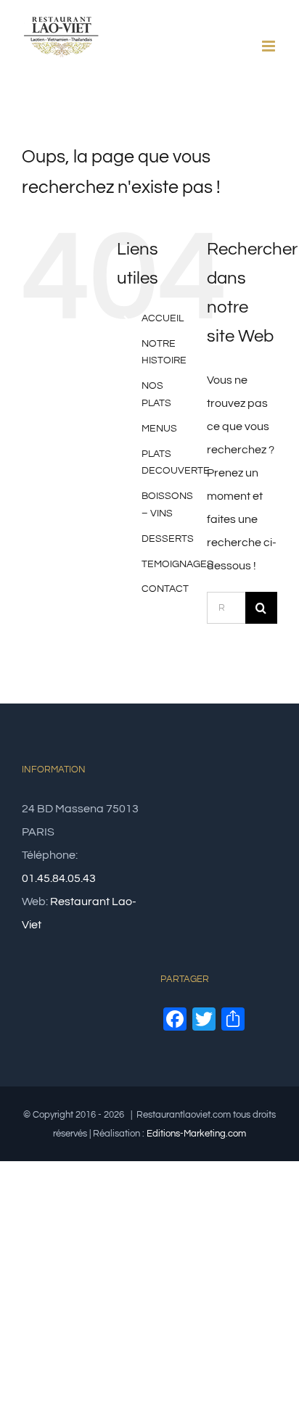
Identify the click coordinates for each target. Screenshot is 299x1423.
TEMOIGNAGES (177, 564)
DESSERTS (168, 539)
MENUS (159, 429)
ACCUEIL (163, 318)
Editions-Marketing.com (196, 1134)
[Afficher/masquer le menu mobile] (269, 46)
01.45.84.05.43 (59, 878)
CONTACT (165, 589)
